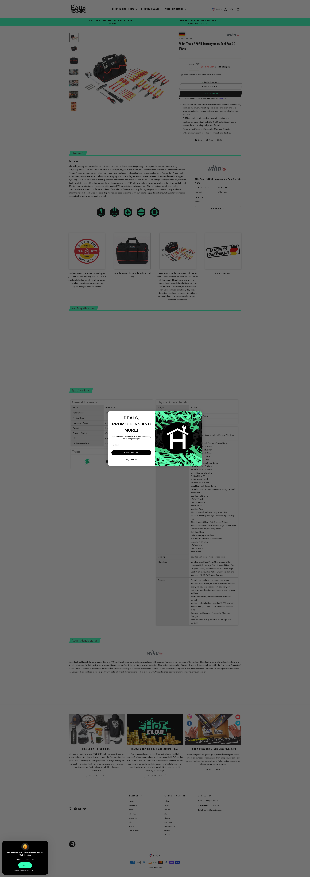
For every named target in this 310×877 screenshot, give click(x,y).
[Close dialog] (199, 414)
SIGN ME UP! (131, 453)
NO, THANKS (131, 460)
